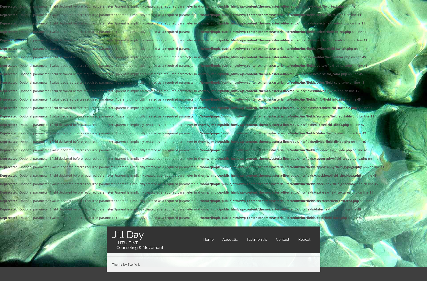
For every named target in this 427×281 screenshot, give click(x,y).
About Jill (230, 239)
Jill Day (128, 234)
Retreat (304, 239)
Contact (282, 239)
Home (208, 239)
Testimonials (256, 239)
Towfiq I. (134, 264)
